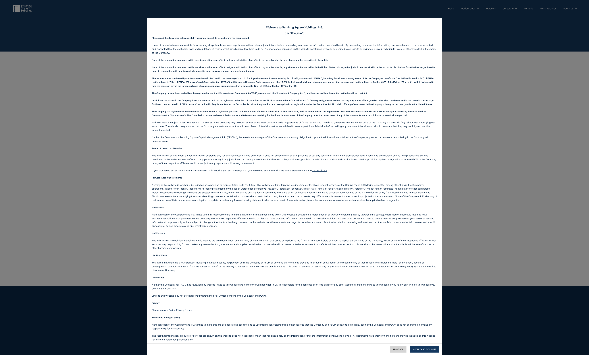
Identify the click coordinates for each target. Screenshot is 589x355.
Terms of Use (319, 170)
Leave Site (398, 349)
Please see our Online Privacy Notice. (172, 310)
